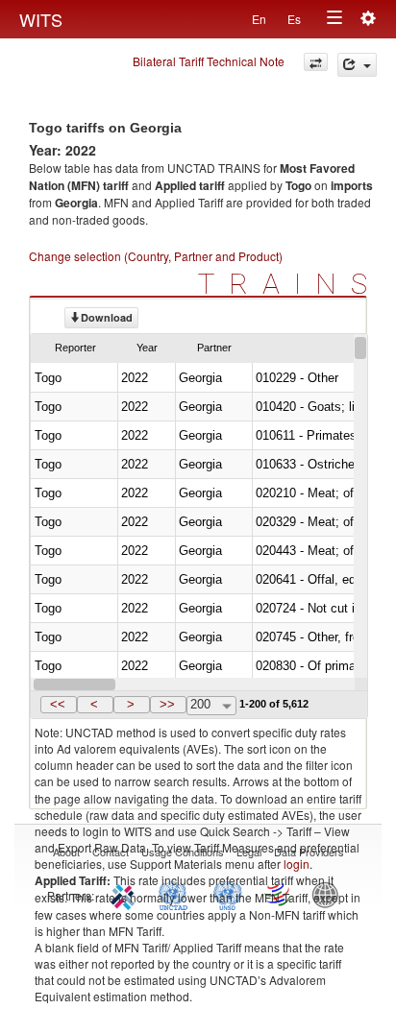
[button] (58, 704)
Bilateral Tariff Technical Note (209, 61)
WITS (40, 19)
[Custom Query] (316, 62)
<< (57, 704)
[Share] (357, 65)
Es (294, 19)
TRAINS (290, 283)
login (296, 863)
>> (167, 704)
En (259, 19)
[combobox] (211, 705)
